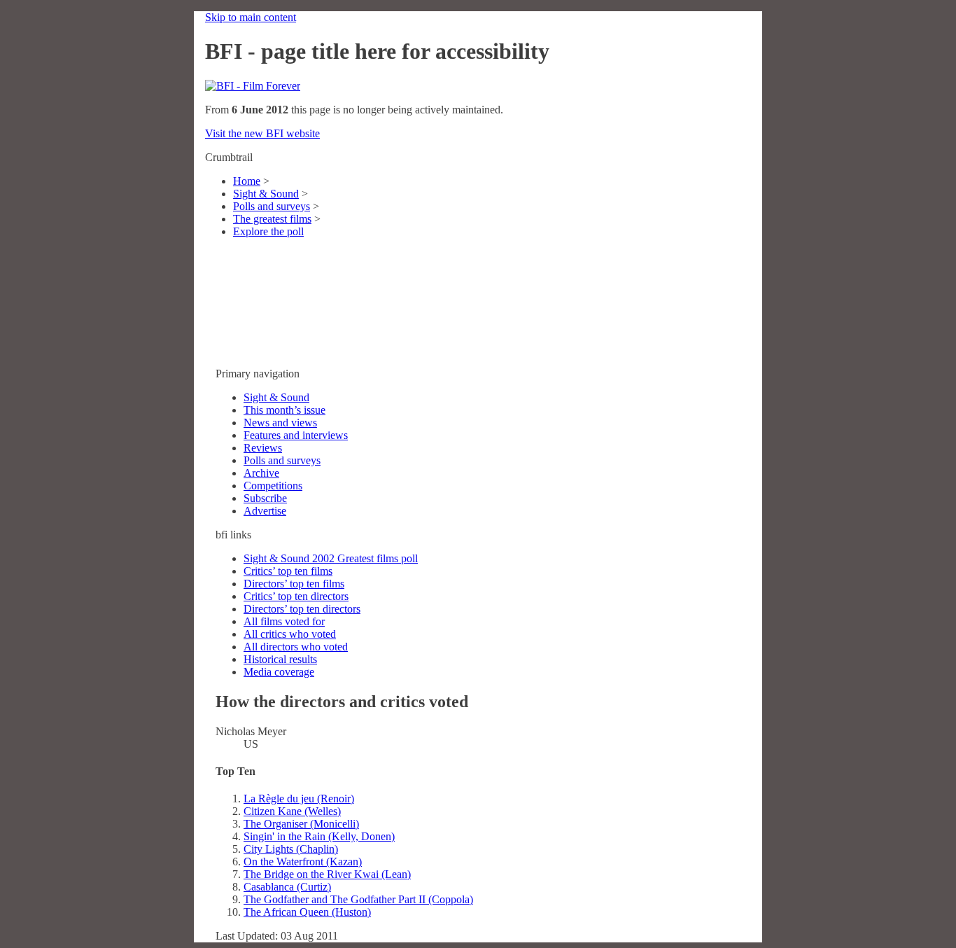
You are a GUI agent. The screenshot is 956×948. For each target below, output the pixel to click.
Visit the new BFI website (262, 133)
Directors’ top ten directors (302, 609)
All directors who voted (296, 647)
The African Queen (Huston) (307, 912)
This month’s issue (284, 410)
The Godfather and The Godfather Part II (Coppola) (358, 899)
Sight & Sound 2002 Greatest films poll (331, 558)
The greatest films (272, 219)
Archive (261, 473)
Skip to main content (250, 17)
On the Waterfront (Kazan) (303, 861)
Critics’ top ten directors (296, 596)
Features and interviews (296, 435)
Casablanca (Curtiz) (287, 887)
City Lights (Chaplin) (291, 849)
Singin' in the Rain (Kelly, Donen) (319, 836)
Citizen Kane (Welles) (292, 811)
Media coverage (279, 672)
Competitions (273, 486)
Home (246, 181)
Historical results (280, 659)
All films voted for (284, 621)
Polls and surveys (271, 206)
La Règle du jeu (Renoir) (299, 798)
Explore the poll (268, 231)
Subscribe (265, 498)
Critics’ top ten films (288, 571)
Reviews (263, 448)
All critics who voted (290, 634)
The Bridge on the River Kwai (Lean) (327, 874)
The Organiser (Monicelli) (301, 824)
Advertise (265, 511)
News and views (280, 422)
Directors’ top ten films (294, 584)
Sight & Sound (266, 194)
